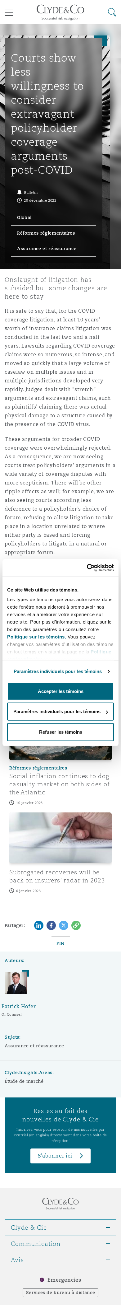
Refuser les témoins (60, 731)
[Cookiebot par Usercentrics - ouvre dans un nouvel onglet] (87, 568)
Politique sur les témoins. (36, 636)
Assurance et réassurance (34, 1046)
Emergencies (64, 1280)
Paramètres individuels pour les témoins (58, 671)
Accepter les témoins (60, 691)
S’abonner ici (55, 1156)
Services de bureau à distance (60, 1292)
